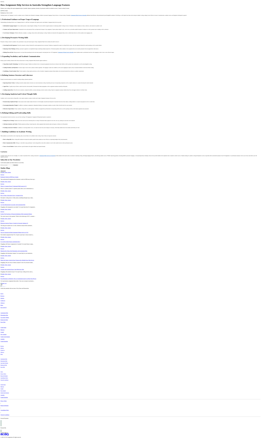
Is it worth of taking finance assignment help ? (10, 241)
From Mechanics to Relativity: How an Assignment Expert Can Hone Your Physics (18, 278)
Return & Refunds (4, 375)
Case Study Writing (5, 317)
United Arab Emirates (5, 336)
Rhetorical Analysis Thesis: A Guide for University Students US (14, 223)
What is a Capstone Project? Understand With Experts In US (14, 186)
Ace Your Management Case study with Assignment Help (13, 204)
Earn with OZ (4, 307)
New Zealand (3, 334)
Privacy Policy (3, 373)
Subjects (2, 298)
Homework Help (4, 319)
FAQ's (2, 293)
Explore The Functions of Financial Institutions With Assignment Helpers (16, 214)
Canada (2, 332)
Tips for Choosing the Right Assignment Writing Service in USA (14, 232)
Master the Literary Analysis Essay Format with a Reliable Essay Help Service (17, 260)
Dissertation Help (4, 315)
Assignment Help (4, 312)
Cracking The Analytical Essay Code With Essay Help (12, 269)
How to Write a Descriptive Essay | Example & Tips (12, 195)
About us (2, 302)
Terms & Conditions (4, 380)
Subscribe (16, 165)
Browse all (3, 171)
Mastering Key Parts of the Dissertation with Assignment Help (14, 251)
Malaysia (2, 329)
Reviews (2, 296)
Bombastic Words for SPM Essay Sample (9, 177)
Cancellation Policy (4, 377)
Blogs (2, 305)
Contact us (3, 300)
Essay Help (3, 322)
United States (3, 327)
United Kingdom (4, 341)
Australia (2, 339)
